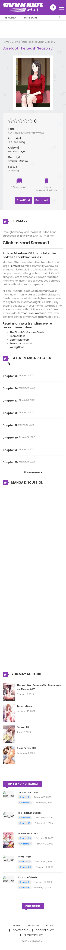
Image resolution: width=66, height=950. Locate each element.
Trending (9, 17)
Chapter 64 (10, 388)
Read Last (41, 200)
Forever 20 (23, 727)
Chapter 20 (25, 867)
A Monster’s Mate (27, 877)
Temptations (24, 706)
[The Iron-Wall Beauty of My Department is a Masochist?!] (9, 692)
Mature (23, 161)
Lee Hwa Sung (16, 142)
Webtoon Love (43, 313)
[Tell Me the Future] (8, 840)
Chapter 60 (10, 437)
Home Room (24, 856)
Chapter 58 (10, 462)
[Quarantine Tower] (8, 794)
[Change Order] (9, 363)
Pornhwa (15, 266)
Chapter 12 (24, 823)
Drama (16, 41)
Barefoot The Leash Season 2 (38, 41)
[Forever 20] (9, 734)
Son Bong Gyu (16, 151)
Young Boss (17, 347)
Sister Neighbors (20, 339)
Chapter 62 (10, 413)
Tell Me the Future (28, 833)
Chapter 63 (10, 400)
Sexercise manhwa (21, 343)
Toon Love (27, 313)
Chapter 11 (24, 797)
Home (6, 41)
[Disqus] (33, 535)
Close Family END (26, 748)
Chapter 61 (10, 425)
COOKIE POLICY (45, 930)
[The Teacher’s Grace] (8, 815)
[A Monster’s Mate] (8, 879)
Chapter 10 (24, 802)
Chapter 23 (25, 843)
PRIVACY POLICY (33, 935)
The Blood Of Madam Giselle (27, 332)
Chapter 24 (25, 838)
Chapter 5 (24, 887)
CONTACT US (21, 930)
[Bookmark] (46, 181)
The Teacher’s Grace (30, 812)
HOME (16, 925)
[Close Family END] (9, 754)
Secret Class (17, 336)
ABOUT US (33, 925)
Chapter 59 (10, 450)
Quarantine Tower (28, 792)
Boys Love (30, 17)
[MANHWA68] (23, 7)
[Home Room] (8, 858)
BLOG (49, 925)
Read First (23, 200)
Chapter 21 (24, 861)
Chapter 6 (24, 882)
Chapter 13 (24, 817)
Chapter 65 (10, 376)
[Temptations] (9, 713)
